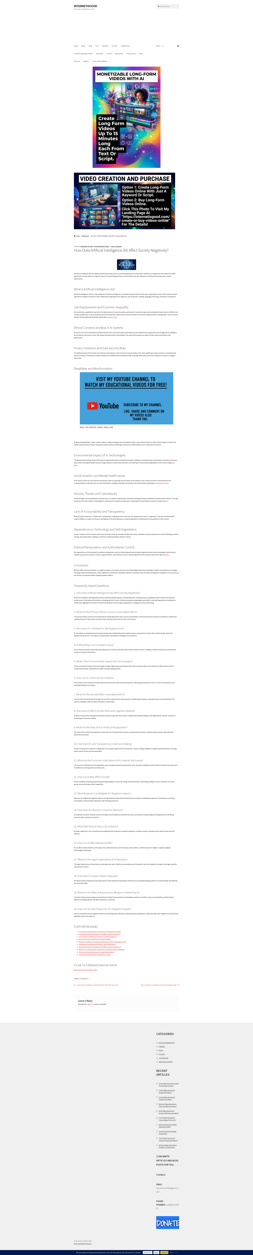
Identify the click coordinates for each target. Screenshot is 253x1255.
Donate (109, 54)
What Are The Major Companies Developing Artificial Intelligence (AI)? (102, 942)
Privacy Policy (131, 54)
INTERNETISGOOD (85, 6)
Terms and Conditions (99, 61)
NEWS (161, 1050)
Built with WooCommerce (82, 1244)
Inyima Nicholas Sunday (101, 246)
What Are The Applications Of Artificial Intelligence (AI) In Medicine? (102, 949)
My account (119, 54)
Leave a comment (116, 246)
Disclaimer (99, 54)
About (83, 46)
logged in (89, 1004)
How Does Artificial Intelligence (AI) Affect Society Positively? (99, 934)
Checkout (105, 46)
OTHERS (162, 1054)
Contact (114, 46)
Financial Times (112, 317)
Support (86, 61)
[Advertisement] (126, 27)
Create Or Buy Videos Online (83, 54)
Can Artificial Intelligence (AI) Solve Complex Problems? (98, 937)
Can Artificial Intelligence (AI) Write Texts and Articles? (97, 944)
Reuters (166, 555)
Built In (165, 501)
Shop (141, 54)
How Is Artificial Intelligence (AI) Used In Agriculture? (97, 952)
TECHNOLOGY (85, 236)
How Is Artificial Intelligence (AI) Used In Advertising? (159, 985)
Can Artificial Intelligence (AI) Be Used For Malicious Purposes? (100, 932)
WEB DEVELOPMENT (166, 1062)
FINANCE (162, 1047)
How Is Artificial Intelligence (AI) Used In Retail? (95, 939)
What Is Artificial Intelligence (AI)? (85, 970)
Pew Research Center (161, 483)
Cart (97, 46)
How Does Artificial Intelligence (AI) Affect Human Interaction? (100, 947)
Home (76, 46)
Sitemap (77, 61)
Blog (90, 46)
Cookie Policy (125, 46)
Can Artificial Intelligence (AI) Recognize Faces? (95, 955)
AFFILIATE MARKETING (167, 1043)
